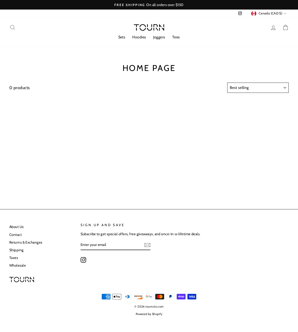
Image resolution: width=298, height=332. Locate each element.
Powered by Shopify (149, 314)
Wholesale (17, 265)
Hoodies (139, 37)
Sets (121, 37)
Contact (15, 234)
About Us (16, 227)
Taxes (13, 257)
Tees (176, 37)
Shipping (16, 250)
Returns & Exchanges (25, 242)
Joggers (159, 37)
